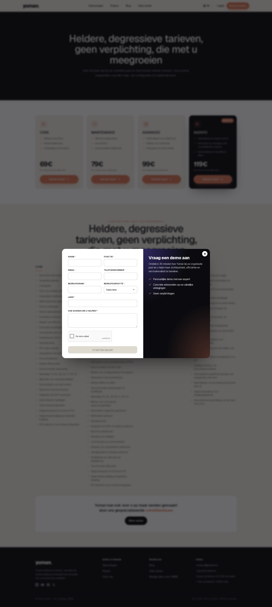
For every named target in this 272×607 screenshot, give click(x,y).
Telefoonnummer (114, 270)
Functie (109, 256)
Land (71, 297)
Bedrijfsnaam (76, 283)
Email (72, 270)
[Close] (204, 253)
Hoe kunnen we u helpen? (83, 310)
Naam (72, 256)
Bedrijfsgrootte (114, 283)
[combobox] (102, 303)
